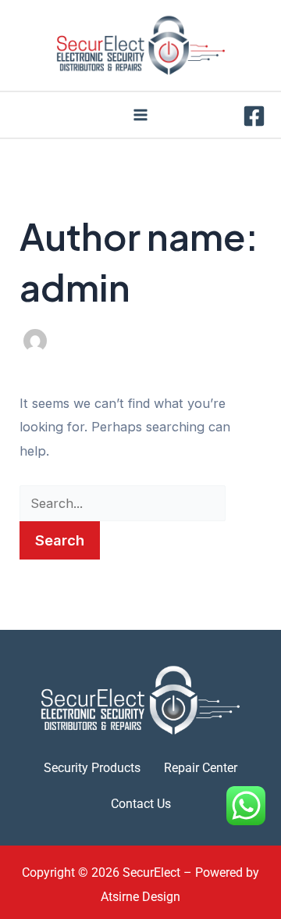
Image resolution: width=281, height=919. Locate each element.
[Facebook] (254, 116)
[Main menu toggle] (140, 115)
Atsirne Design (140, 896)
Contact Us (141, 803)
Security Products (92, 767)
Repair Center (200, 767)
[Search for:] (123, 503)
